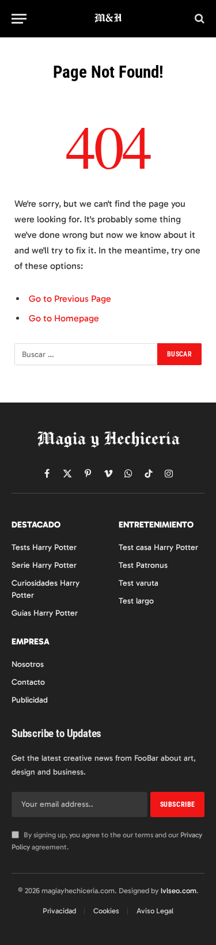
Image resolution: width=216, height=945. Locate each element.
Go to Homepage (64, 318)
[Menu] (19, 19)
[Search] (198, 19)
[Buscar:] (86, 354)
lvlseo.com (178, 890)
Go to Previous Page (70, 298)
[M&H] (108, 18)
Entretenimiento (156, 524)
